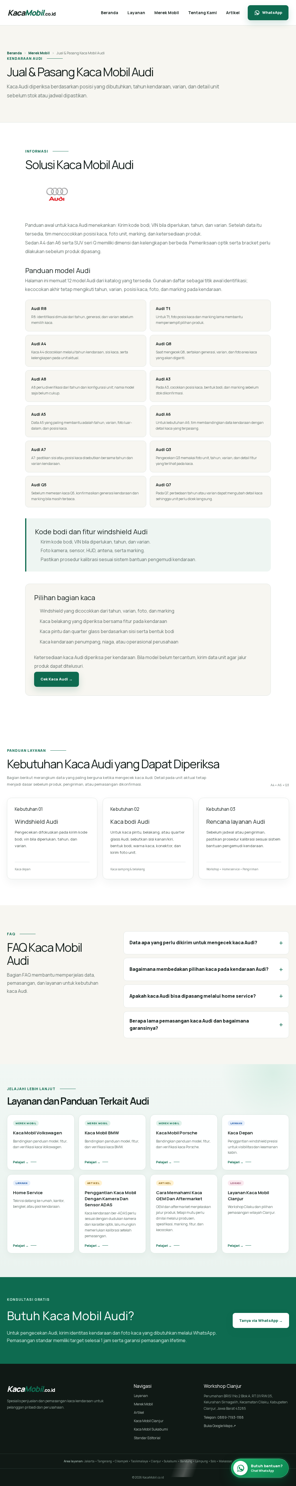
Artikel (139, 1412)
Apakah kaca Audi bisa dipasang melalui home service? (206, 996)
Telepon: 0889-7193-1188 (224, 1417)
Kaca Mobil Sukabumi (151, 1429)
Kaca (32, 12)
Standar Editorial (147, 1437)
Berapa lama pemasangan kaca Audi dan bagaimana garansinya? (206, 1025)
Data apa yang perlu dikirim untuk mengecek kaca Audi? (206, 942)
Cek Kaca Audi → (56, 679)
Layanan (141, 1395)
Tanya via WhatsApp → (261, 1320)
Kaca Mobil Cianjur (149, 1420)
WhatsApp (272, 12)
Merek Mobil (39, 53)
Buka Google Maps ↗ (220, 1425)
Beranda (14, 53)
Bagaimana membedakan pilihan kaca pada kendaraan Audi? (206, 969)
